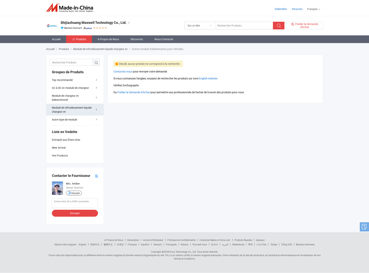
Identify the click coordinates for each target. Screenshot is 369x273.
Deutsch (157, 244)
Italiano (185, 244)
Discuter (75, 193)
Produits (81, 39)
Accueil (56, 39)
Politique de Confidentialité (181, 239)
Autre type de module (64, 119)
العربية (225, 244)
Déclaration (133, 239)
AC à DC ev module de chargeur (70, 88)
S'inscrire (297, 9)
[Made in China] (71, 7)
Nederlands (238, 244)
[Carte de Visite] (96, 175)
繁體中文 (108, 244)
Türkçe (273, 244)
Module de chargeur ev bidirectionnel (65, 98)
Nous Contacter (164, 39)
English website (208, 78)
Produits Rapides (243, 239)
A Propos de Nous (108, 39)
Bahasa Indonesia (305, 244)
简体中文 (95, 244)
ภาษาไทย (261, 244)
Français (132, 244)
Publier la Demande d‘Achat (133, 92)
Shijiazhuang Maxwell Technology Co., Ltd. (93, 23)
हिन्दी (250, 244)
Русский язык (200, 244)
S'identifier (281, 9)
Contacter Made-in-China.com (214, 239)
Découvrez (136, 39)
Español (145, 244)
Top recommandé (62, 80)
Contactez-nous (122, 71)
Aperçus (260, 239)
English (82, 244)
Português (171, 244)
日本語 (120, 244)
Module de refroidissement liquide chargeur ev (72, 109)
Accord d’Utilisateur (153, 239)
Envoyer (75, 213)
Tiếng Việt (286, 244)
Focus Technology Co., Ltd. (182, 251)
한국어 (214, 244)
